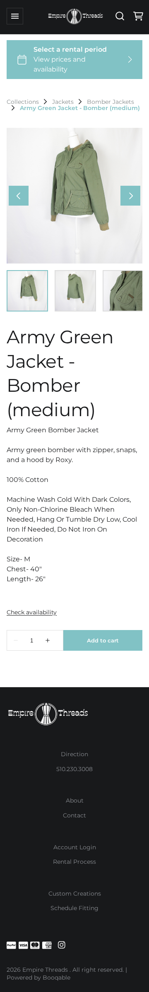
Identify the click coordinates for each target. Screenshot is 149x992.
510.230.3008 (74, 769)
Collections (23, 102)
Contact (74, 815)
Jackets (63, 102)
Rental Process (74, 861)
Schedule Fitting (74, 908)
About (75, 800)
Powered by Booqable (38, 977)
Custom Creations (74, 893)
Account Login (74, 847)
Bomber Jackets (110, 102)
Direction (74, 754)
